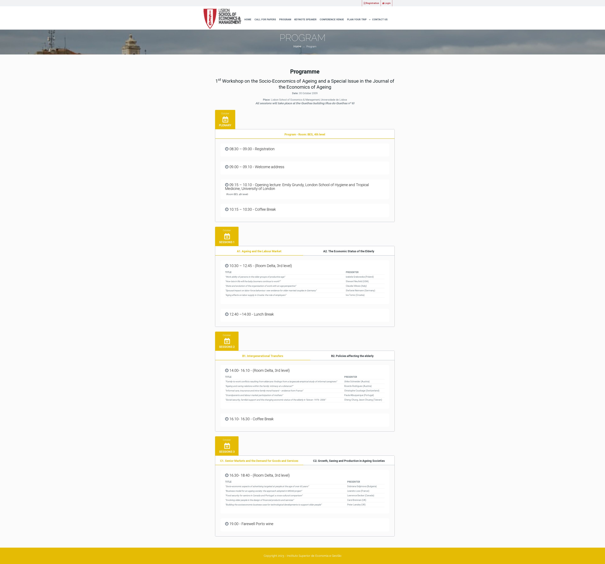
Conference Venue (332, 19)
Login (387, 3)
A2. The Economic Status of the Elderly (348, 251)
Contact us (380, 19)
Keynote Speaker (305, 19)
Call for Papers (265, 19)
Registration (372, 3)
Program (285, 19)
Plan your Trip (357, 19)
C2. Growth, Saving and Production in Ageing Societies (349, 460)
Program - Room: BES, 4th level (305, 134)
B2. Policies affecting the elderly (352, 356)
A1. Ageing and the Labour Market (259, 251)
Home (247, 19)
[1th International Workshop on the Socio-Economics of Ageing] (222, 18)
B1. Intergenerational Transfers (262, 356)
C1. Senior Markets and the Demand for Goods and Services (259, 460)
